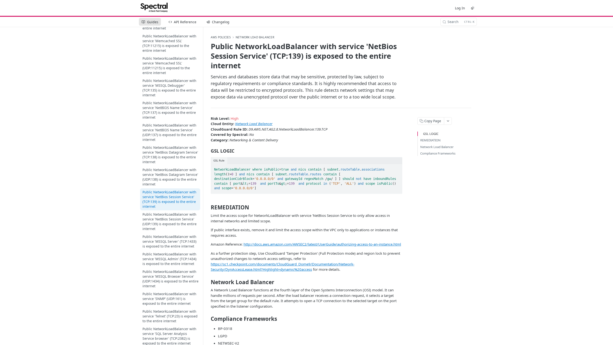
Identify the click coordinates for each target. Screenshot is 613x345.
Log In (460, 8)
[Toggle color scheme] (473, 8)
